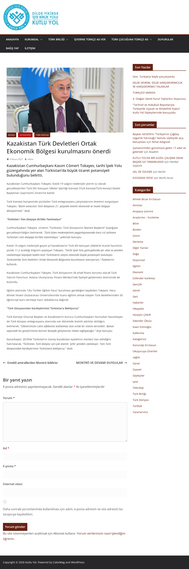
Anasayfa (12, 39)
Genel (136, 290)
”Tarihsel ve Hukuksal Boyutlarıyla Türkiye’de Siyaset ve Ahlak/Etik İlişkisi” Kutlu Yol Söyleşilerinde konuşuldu (156, 108)
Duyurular (139, 260)
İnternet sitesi (12, 484)
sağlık (136, 357)
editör (31, 159)
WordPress (77, 562)
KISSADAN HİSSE (143, 178)
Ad (6, 448)
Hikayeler (138, 308)
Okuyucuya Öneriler (145, 351)
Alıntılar (137, 205)
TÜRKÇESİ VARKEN (144, 92)
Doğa (136, 254)
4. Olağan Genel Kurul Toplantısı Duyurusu (159, 98)
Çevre (136, 235)
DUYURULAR (165, 39)
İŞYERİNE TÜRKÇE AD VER (90, 39)
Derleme (138, 241)
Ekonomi (138, 272)
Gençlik (137, 284)
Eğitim (136, 266)
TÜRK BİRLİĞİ (56, 39)
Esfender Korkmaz (144, 278)
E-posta (9, 466)
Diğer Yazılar (140, 248)
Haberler (138, 302)
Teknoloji (138, 387)
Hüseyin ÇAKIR (142, 314)
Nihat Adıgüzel (161, 142)
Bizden (11, 135)
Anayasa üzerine (143, 211)
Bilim (136, 223)
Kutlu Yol (30, 562)
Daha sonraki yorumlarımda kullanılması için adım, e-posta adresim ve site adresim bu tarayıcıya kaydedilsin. (63, 511)
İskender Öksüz (142, 321)
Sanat (136, 363)
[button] (40, 39)
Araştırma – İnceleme (146, 217)
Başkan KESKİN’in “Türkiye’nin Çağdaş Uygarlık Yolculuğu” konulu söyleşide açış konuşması (158, 138)
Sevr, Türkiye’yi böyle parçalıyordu (154, 76)
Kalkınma (138, 333)
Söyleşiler (139, 375)
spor (135, 381)
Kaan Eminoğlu (142, 327)
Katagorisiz (25, 135)
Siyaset (137, 369)
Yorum (9, 398)
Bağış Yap (12, 48)
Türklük (137, 406)
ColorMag (59, 562)
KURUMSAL (32, 39)
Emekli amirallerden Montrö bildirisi (32, 363)
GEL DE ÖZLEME (142, 171)
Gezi (135, 296)
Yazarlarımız (140, 412)
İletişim (30, 48)
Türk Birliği (139, 394)
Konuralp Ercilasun (144, 345)
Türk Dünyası (42, 135)
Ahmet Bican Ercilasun (147, 199)
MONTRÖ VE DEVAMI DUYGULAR (99, 363)
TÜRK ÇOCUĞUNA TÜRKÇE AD (129, 39)
